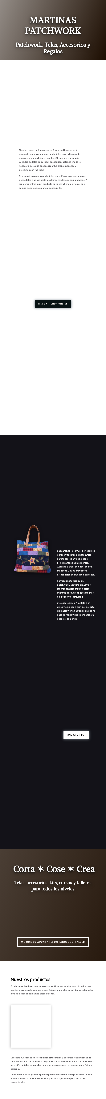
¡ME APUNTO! (76, 734)
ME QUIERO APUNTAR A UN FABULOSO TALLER (53, 942)
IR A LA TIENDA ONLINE (53, 304)
